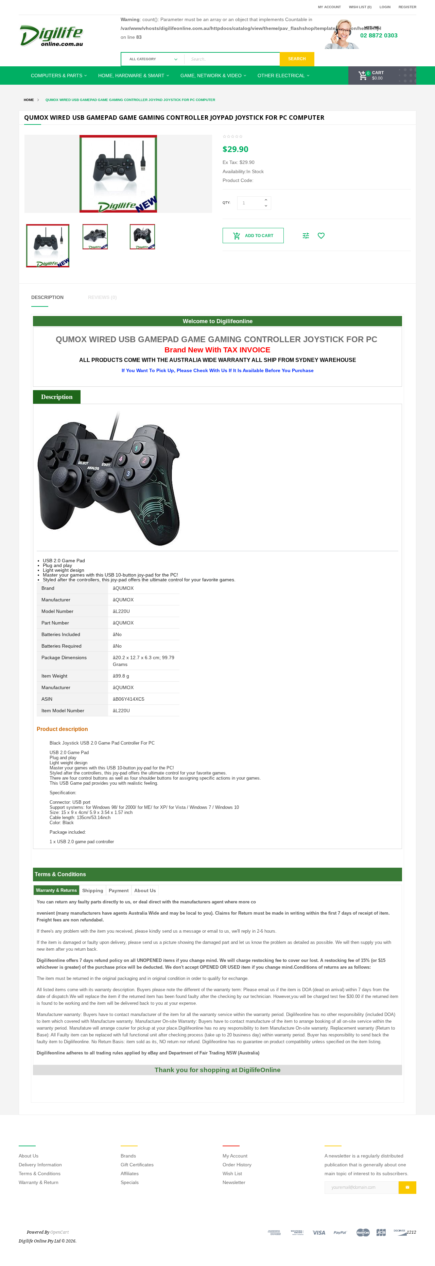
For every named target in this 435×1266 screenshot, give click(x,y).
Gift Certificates (137, 1164)
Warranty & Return (38, 1182)
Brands (128, 1156)
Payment (119, 890)
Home (29, 100)
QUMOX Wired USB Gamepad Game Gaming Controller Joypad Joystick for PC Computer (130, 100)
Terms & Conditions (39, 1173)
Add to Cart (259, 235)
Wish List (232, 1173)
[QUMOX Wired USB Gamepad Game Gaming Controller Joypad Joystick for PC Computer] (48, 245)
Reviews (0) (102, 297)
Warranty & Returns (56, 890)
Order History (237, 1164)
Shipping (92, 890)
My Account (235, 1156)
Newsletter (234, 1182)
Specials (130, 1182)
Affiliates (130, 1173)
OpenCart (59, 1232)
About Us (145, 890)
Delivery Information (40, 1164)
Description (47, 297)
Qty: (226, 202)
